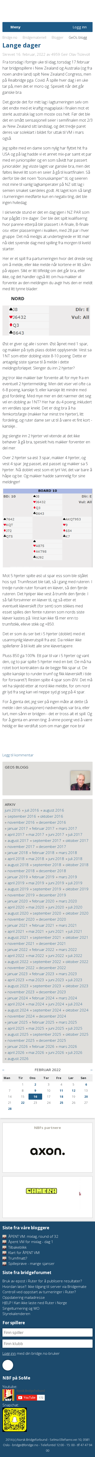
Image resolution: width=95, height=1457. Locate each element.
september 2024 (47, 1010)
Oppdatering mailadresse (23, 1297)
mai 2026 (36, 1052)
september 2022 (47, 961)
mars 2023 (68, 973)
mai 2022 (36, 955)
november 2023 (21, 991)
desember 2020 (52, 919)
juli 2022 (75, 955)
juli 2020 (75, 907)
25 (61, 1103)
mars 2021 (68, 925)
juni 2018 (56, 858)
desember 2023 (52, 991)
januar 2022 (18, 949)
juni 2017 (56, 834)
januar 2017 (18, 828)
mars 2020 (68, 901)
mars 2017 (68, 828)
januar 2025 (18, 1022)
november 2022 (21, 967)
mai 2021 (36, 931)
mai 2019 (36, 882)
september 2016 (22, 816)
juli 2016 (32, 810)
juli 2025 (75, 1028)
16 (35, 1097)
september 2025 (47, 1034)
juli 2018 (75, 858)
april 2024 (16, 1004)
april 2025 (16, 1028)
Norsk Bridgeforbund (34, 11)
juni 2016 (12, 810)
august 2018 (18, 864)
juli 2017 (75, 834)
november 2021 (21, 943)
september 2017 (47, 840)
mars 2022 (68, 949)
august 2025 (18, 1034)
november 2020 (21, 919)
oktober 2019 (77, 888)
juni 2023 (56, 979)
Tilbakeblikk (17, 1247)
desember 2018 (52, 870)
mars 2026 (68, 1046)
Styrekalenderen (16, 1313)
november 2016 (21, 822)
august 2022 (18, 961)
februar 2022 (43, 949)
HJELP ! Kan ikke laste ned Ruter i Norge (34, 1302)
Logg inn (80, 26)
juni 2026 (56, 1052)
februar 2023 (43, 973)
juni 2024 (56, 1004)
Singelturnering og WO (20, 1308)
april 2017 (16, 834)
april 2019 (16, 882)
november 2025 (21, 1040)
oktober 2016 (51, 816)
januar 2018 (18, 852)
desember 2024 (52, 1016)
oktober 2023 (77, 985)
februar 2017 (43, 828)
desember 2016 (52, 822)
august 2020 (18, 913)
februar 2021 (43, 925)
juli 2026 (75, 1052)
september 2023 (47, 985)
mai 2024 (36, 1004)
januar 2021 (18, 925)
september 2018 (47, 864)
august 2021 (18, 937)
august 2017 (18, 840)
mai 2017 (36, 834)
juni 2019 (56, 882)
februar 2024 (43, 997)
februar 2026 (43, 1046)
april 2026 (16, 1052)
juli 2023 (75, 979)
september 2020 (47, 913)
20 (86, 1097)
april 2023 (16, 979)
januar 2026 (18, 1046)
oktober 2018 (77, 864)
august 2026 (18, 1058)
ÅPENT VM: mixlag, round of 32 (32, 1236)
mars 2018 (68, 852)
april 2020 (16, 907)
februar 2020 (43, 901)
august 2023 (18, 985)
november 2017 (21, 846)
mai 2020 (36, 907)
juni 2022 (56, 955)
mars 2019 (68, 876)
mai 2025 (36, 1028)
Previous (6, 1147)
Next (88, 1147)
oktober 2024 (77, 1010)
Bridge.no (9, 37)
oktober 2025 (77, 1034)
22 (22, 1103)
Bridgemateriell (34, 37)
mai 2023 (36, 979)
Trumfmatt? (17, 1258)
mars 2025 (68, 1022)
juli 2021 (75, 931)
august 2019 (18, 888)
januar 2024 (18, 997)
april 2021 (16, 931)
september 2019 (47, 888)
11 (61, 1091)
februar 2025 (43, 1022)
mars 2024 (68, 997)
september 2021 (47, 937)
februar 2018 (43, 852)
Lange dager (21, 45)
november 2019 (21, 895)
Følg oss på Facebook (7, 1365)
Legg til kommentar (18, 754)
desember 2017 (52, 846)
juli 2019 (75, 882)
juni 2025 (56, 1028)
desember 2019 (52, 895)
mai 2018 (36, 858)
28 (9, 1109)
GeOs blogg (16, 767)
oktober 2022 (77, 961)
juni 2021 (56, 931)
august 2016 (53, 810)
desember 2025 (52, 1040)
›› (92, 1069)
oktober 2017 (77, 840)
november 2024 (21, 1016)
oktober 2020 (77, 913)
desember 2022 (52, 967)
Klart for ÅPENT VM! (23, 1252)
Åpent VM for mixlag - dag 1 (30, 1241)
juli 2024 (75, 1004)
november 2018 (21, 870)
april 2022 (16, 955)
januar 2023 (18, 973)
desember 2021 (52, 943)
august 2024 (18, 1010)
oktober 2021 (77, 937)
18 (61, 1097)
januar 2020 (18, 901)
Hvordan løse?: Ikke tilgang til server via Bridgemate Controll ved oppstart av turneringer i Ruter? (44, 1289)
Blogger (57, 37)
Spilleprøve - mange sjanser (31, 1263)
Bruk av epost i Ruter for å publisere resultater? (42, 1280)
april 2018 (16, 858)
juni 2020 (56, 907)
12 (73, 1091)
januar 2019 (18, 876)
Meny (15, 26)
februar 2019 (43, 876)
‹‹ (3, 1069)
